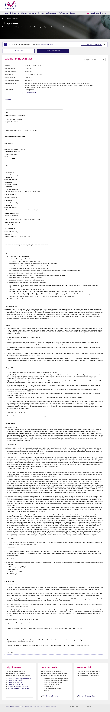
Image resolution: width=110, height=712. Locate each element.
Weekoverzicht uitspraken (86, 696)
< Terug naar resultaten (53, 51)
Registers (41, 13)
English (7, 706)
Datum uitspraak (10, 68)
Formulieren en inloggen (97, 13)
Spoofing (36, 706)
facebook (96, 707)
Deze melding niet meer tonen (91, 44)
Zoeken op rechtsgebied (15, 684)
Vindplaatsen (9, 90)
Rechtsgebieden (10, 77)
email (83, 707)
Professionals (63, 13)
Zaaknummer (9, 74)
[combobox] (94, 59)
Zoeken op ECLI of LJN (15, 682)
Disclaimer (53, 706)
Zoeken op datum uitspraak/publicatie (19, 678)
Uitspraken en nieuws (28, 13)
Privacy (17, 706)
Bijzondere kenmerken (12, 80)
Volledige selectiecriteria (50, 696)
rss (80, 707)
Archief (48, 706)
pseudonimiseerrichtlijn (46, 44)
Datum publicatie (10, 71)
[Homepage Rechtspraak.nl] (10, 5)
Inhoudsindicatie (10, 83)
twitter (93, 707)
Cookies (22, 706)
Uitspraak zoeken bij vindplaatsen (18, 688)
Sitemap (12, 706)
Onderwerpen (14, 13)
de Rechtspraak (51, 13)
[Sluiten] (105, 44)
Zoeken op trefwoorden (15, 680)
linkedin (101, 707)
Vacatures (42, 706)
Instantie (7, 65)
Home (6, 13)
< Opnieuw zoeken (18, 51)
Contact (72, 13)
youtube (104, 707)
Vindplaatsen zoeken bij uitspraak (18, 686)
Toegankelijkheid (29, 706)
